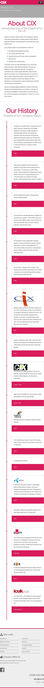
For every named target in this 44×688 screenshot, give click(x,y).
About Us (24, 641)
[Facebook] (2, 670)
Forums (2, 651)
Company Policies (27, 645)
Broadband (3, 638)
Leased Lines (3, 648)
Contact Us (25, 638)
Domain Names (4, 645)
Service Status (26, 651)
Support (24, 648)
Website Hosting (4, 641)
